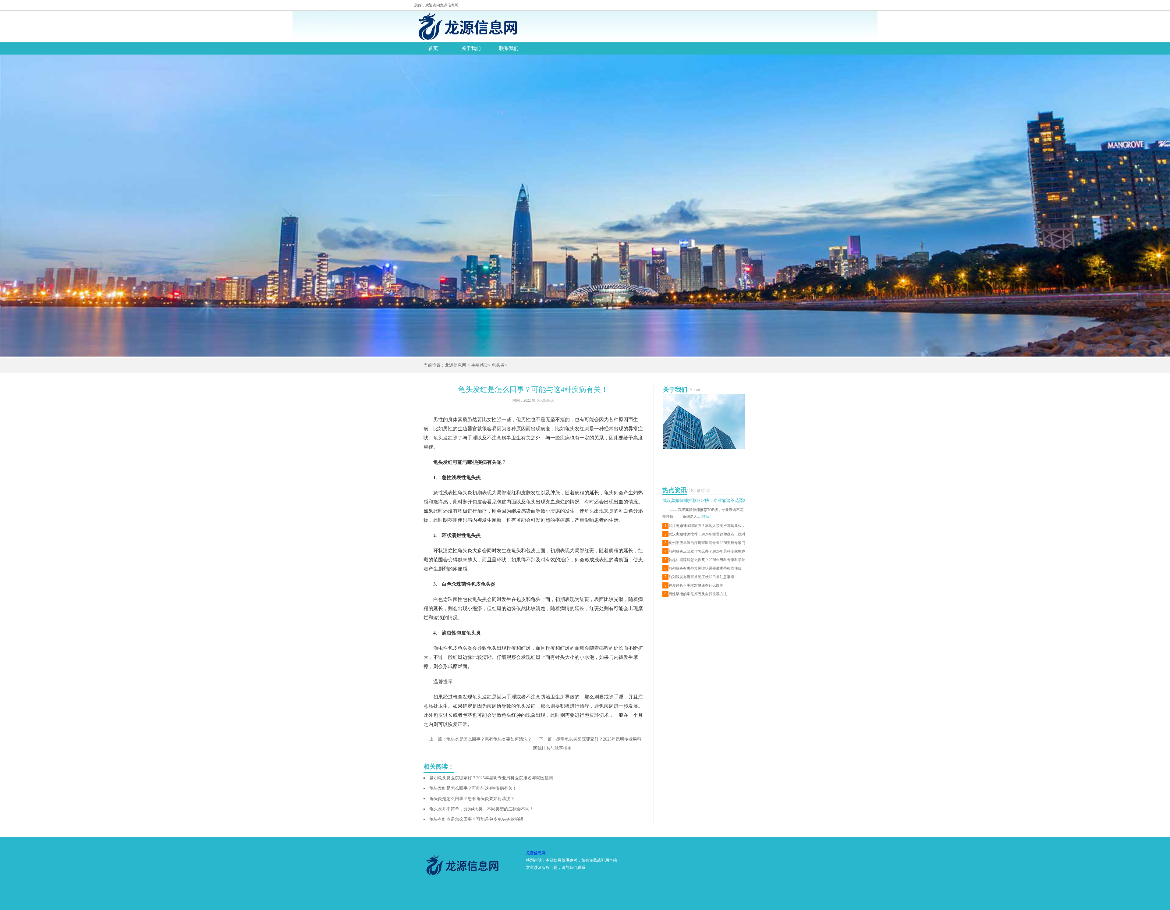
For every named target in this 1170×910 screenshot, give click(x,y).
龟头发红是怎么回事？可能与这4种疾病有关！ (473, 788)
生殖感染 (479, 365)
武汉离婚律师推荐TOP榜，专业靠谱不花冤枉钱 (707, 500)
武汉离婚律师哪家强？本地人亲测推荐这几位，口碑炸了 (705, 526)
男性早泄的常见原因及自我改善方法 (696, 594)
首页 (433, 48)
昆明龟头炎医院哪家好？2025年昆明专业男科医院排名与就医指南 (491, 778)
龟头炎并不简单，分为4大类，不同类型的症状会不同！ (481, 809)
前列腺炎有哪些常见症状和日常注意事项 (699, 577)
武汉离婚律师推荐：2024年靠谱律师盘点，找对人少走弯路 (705, 534)
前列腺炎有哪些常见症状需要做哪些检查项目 (703, 568)
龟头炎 (498, 365)
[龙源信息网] (467, 26)
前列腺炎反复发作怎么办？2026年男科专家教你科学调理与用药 (705, 551)
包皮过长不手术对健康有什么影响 (694, 585)
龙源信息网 (455, 365)
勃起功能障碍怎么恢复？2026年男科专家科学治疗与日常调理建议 (705, 560)
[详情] (706, 516)
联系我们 (509, 48)
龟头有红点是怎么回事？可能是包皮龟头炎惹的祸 (476, 819)
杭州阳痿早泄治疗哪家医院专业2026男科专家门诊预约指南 (705, 543)
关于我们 (471, 48)
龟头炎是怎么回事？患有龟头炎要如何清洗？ (489, 739)
